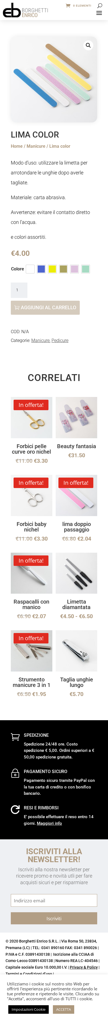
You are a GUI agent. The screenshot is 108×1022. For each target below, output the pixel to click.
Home (17, 146)
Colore (17, 269)
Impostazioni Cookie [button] (28, 1009)
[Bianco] (30, 269)
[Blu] (41, 269)
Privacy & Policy (84, 967)
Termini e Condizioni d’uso (29, 974)
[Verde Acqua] (85, 269)
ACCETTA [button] (63, 1009)
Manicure (36, 146)
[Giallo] (52, 269)
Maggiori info (49, 823)
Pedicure (60, 340)
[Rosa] (74, 269)
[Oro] (63, 269)
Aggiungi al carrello (48, 307)
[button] (88, 45)
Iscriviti (54, 918)
